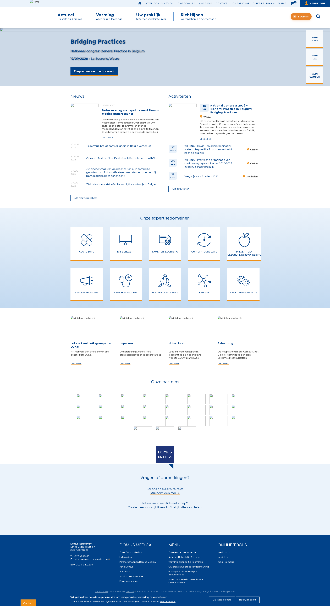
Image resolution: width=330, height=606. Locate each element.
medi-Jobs (223, 552)
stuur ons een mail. (163, 493)
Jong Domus (184, 3)
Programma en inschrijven (93, 71)
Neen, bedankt (247, 599)
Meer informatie (167, 601)
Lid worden (125, 556)
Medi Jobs (314, 39)
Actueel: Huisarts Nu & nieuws (184, 556)
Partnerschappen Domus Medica (137, 561)
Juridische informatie (131, 576)
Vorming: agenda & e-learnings (185, 561)
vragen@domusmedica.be (93, 558)
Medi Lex (315, 57)
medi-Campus (226, 561)
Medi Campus (314, 75)
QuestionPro (101, 591)
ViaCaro (204, 3)
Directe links (262, 3)
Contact (221, 3)
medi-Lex (223, 556)
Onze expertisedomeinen (182, 552)
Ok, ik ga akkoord (222, 599)
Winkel (282, 3)
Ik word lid (303, 16)
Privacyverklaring (128, 580)
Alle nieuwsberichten (85, 197)
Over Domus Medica (159, 3)
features (130, 591)
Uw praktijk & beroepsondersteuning (188, 566)
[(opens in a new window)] (86, 399)
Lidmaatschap (240, 3)
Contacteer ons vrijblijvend (147, 507)
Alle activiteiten (180, 188)
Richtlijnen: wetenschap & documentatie (182, 573)
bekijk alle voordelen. (186, 507)
